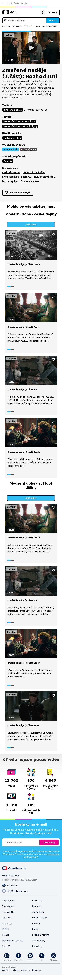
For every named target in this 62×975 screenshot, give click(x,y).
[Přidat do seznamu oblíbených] (53, 234)
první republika (10, 176)
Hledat (53, 20)
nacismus (26, 176)
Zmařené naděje (13, 109)
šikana (37, 26)
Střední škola (28, 149)
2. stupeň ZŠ (10, 149)
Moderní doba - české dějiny (19, 121)
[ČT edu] (9, 13)
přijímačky (28, 26)
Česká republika (49, 26)
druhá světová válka (34, 172)
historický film (10, 181)
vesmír (19, 26)
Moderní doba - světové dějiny (20, 126)
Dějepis (8, 161)
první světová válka (45, 176)
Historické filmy (12, 138)
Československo (11, 172)
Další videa (31, 224)
